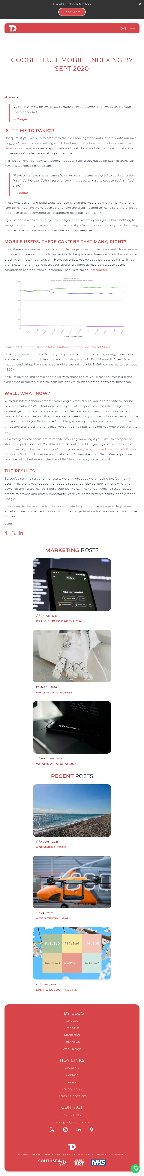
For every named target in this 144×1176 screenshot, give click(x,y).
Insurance (72, 1082)
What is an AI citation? (56, 764)
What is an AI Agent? (54, 692)
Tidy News (72, 1042)
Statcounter (98, 270)
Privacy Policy (72, 1089)
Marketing (72, 1035)
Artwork (72, 1021)
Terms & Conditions (72, 1096)
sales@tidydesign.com (72, 1122)
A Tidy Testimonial (52, 918)
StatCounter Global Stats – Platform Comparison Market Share (63, 347)
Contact (72, 1075)
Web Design (72, 1049)
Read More (72, 12)
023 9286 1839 (72, 1115)
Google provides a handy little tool (110, 449)
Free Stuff (72, 1028)
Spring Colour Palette (56, 989)
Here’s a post (14, 148)
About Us (72, 1068)
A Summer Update (51, 847)
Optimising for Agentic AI (59, 621)
